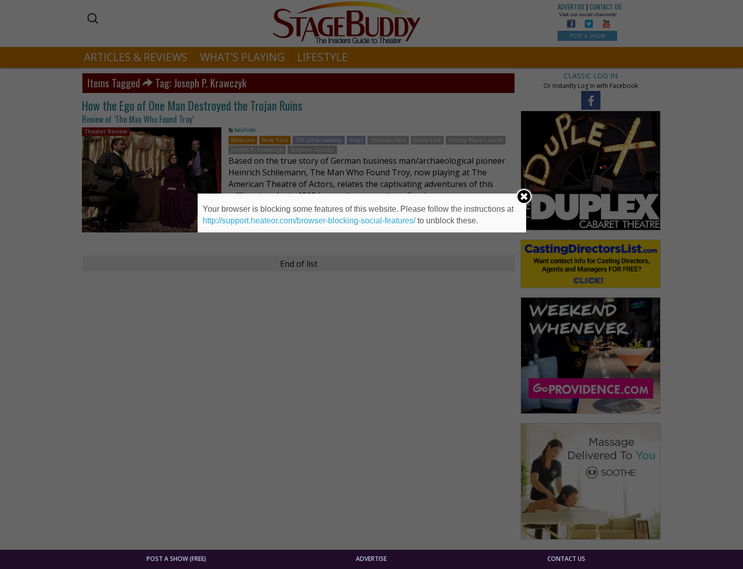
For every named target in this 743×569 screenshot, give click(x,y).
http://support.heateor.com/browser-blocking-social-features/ (309, 220)
